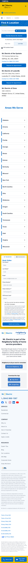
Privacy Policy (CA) (6, 524)
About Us (4, 426)
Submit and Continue (14, 324)
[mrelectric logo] (14, 394)
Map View (7, 43)
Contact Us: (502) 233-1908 (10, 79)
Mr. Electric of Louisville (11, 71)
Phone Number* (6, 282)
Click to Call (8, 559)
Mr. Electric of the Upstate (12, 53)
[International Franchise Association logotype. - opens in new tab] (4, 468)
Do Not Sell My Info (6, 533)
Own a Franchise (6, 430)
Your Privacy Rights (9, 536)
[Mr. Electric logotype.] (7, 333)
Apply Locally (5, 437)
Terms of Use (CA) (6, 518)
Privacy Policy (15, 313)
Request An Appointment (14, 65)
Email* (4, 275)
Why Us (3, 423)
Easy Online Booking (22, 559)
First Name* (5, 262)
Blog (2, 450)
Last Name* (5, 268)
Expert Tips (4, 446)
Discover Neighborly (13, 366)
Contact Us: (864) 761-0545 (10, 61)
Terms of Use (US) (6, 515)
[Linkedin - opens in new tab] (13, 402)
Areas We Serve (5, 463)
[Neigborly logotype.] (21, 333)
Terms (8, 313)
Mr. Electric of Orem (9, 88)
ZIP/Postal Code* (6, 295)
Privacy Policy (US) (6, 521)
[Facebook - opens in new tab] (2, 402)
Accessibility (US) (5, 527)
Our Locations (5, 453)
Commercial (21, 256)
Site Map (3, 456)
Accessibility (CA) (5, 530)
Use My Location (21, 30)
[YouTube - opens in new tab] (17, 402)
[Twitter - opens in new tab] (6, 402)
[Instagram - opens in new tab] (10, 402)
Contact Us (4, 433)
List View (20, 43)
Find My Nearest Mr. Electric (14, 36)
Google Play (15, 384)
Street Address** (6, 288)
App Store (15, 379)
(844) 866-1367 (10, 398)
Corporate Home (6, 460)
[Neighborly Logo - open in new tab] (5, 1)
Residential (9, 256)
